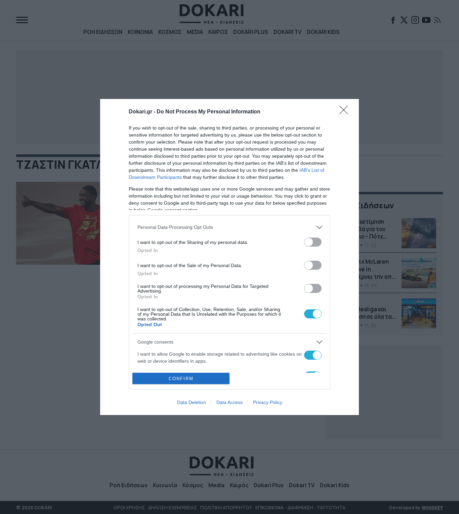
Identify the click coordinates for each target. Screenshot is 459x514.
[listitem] (229, 227)
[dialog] (229, 257)
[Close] (345, 112)
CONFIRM (181, 378)
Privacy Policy (267, 402)
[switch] (313, 242)
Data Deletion (191, 402)
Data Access (229, 402)
